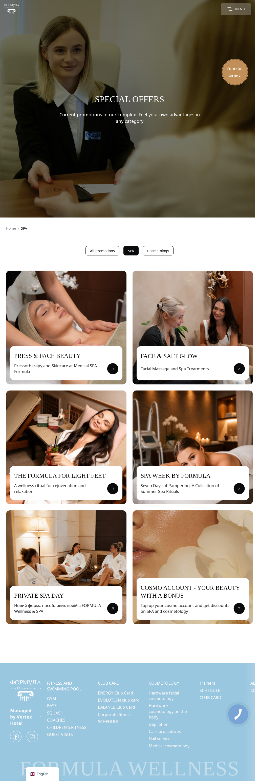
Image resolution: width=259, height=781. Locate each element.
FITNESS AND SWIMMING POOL (64, 685)
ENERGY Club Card (115, 693)
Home (11, 228)
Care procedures (165, 731)
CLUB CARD (109, 683)
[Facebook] (15, 736)
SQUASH (55, 713)
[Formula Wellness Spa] (11, 9)
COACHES (56, 720)
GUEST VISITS (60, 734)
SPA (131, 250)
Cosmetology (158, 250)
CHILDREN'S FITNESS (67, 727)
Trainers (207, 683)
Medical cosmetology (169, 746)
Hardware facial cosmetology (164, 695)
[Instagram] (32, 736)
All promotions (102, 250)
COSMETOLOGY (164, 683)
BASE (52, 705)
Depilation (158, 724)
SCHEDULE (108, 721)
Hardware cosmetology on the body (168, 711)
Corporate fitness (115, 714)
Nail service (159, 738)
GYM (51, 698)
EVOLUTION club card (119, 700)
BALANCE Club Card (116, 707)
